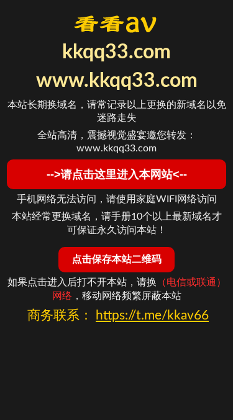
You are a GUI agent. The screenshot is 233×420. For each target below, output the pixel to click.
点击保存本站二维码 (117, 259)
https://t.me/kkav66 (152, 315)
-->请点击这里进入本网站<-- (117, 174)
